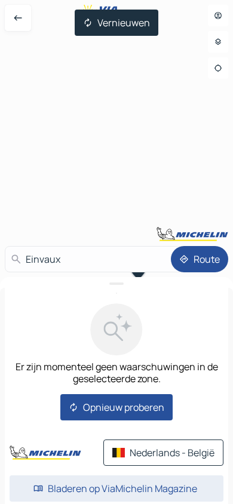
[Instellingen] (218, 42)
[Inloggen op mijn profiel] (218, 15)
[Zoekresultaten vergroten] (116, 283)
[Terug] (18, 18)
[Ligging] (218, 68)
